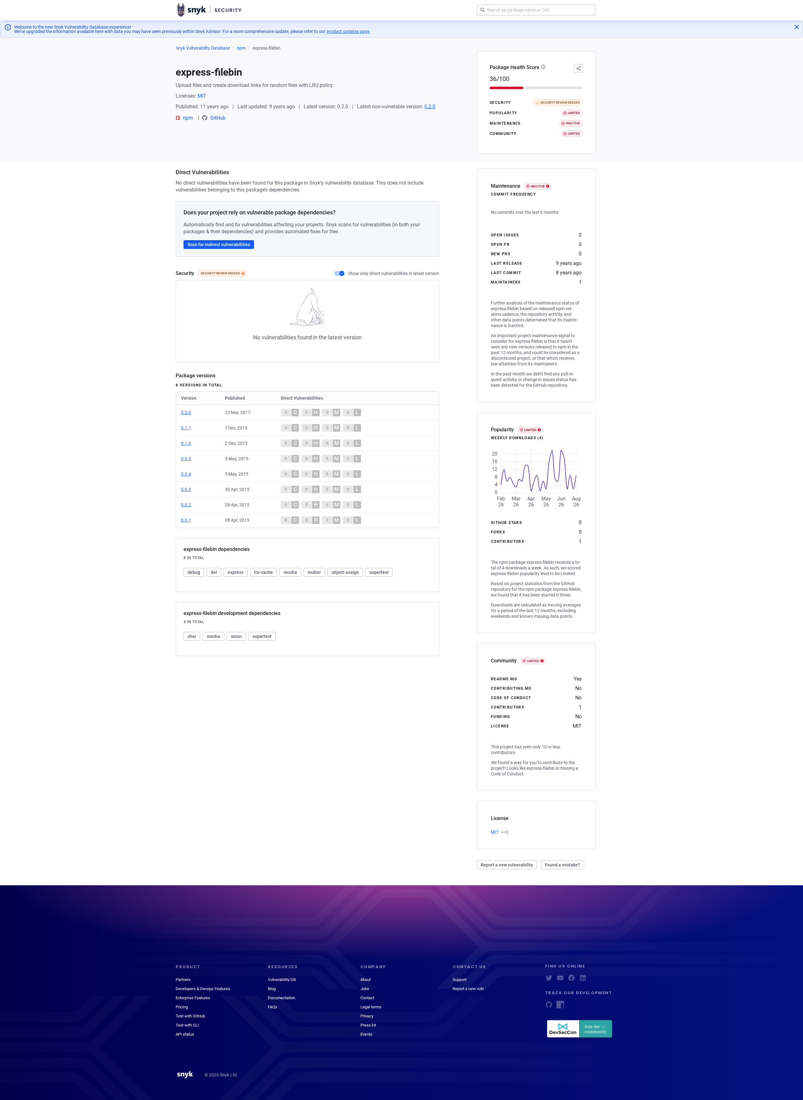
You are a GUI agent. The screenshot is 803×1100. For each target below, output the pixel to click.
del (214, 572)
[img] (243, 273)
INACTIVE (538, 186)
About (365, 979)
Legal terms (370, 1007)
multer (314, 572)
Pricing (182, 1007)
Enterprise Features (193, 997)
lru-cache (263, 572)
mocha (290, 572)
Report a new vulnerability (507, 864)
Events (366, 1034)
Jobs (364, 988)
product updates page (348, 31)
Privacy (366, 1016)
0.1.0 (186, 443)
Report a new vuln (468, 988)
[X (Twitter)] (549, 980)
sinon (236, 636)
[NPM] (560, 1007)
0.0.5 (186, 458)
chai (192, 636)
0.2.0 (429, 107)
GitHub (218, 118)
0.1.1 (186, 427)
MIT (202, 96)
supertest (379, 572)
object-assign (345, 572)
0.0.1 (186, 520)
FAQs (272, 1007)
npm (241, 48)
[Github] (549, 1007)
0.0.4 (186, 474)
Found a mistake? (562, 864)
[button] (543, 67)
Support (459, 979)
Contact (367, 997)
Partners (183, 979)
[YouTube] (560, 980)
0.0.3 (186, 489)
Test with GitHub (190, 1016)
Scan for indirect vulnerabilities (219, 244)
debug (194, 572)
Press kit (368, 1025)
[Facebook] (571, 980)
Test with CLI (187, 1025)
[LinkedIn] (583, 980)
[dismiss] (797, 27)
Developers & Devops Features (203, 988)
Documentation (281, 997)
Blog (272, 988)
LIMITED (530, 430)
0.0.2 (186, 504)
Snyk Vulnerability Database (203, 48)
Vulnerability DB (282, 979)
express (235, 572)
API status (185, 1034)
